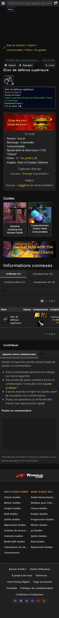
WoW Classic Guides (43, 491)
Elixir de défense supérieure (15, 319)
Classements (12, 552)
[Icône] (9, 81)
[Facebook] (32, 600)
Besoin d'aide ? (18, 569)
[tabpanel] (29, 317)
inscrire (5, 460)
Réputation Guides (15, 524)
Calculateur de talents (16, 547)
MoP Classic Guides (16, 491)
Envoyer (28, 173)
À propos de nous (22, 575)
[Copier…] (42, 300)
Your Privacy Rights (18, 581)
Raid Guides (11, 513)
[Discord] (15, 600)
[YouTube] (38, 600)
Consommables (15, 49)
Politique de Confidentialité (36, 588)
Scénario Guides (13, 536)
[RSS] (43, 600)
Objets (31, 45)
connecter (43, 457)
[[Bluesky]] (26, 600)
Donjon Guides (12, 508)
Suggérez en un (27, 185)
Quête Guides (12, 519)
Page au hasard (42, 581)
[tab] (13, 274)
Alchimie (55, 317)
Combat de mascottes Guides (16, 530)
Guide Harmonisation (43, 497)
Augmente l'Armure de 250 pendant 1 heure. (32, 97)
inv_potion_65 (28, 158)
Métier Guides (12, 502)
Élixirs (29, 49)
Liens (51, 65)
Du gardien (40, 49)
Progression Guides (42, 519)
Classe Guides (12, 497)
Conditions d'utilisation (29, 594)
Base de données (16, 45)
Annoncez (41, 575)
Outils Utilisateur (40, 569)
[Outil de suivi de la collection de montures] (29, 249)
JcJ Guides (36, 530)
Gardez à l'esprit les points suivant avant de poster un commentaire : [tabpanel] (29, 411)
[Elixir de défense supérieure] (5, 320)
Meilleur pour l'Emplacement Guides (43, 502)
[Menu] (3, 3)
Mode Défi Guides (14, 541)
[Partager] (55, 3)
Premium (11, 588)
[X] (21, 600)
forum (43, 399)
